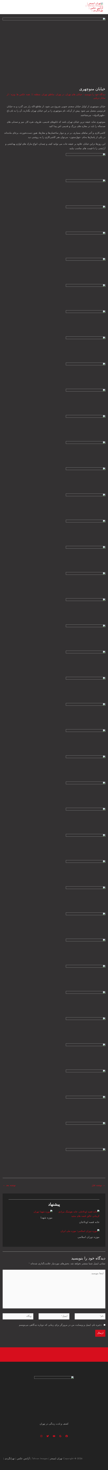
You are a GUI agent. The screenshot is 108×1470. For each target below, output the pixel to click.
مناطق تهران (48, 94)
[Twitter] (47, 1436)
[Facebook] (66, 1436)
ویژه (13, 94)
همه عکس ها (23, 94)
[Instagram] (41, 1436)
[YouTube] (54, 1436)
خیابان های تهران (73, 94)
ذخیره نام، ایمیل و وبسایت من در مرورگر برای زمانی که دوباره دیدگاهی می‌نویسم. (60, 1325)
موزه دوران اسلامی (88, 1237)
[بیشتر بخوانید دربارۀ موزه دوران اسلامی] (80, 1231)
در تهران (60, 94)
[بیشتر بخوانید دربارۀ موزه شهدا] (43, 1212)
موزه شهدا (46, 1218)
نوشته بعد (9, 1185)
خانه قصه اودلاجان (89, 1222)
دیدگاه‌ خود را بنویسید (94, 94)
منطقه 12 (35, 94)
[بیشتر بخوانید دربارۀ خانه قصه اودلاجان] (78, 1214)
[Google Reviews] (60, 1436)
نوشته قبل (98, 1185)
